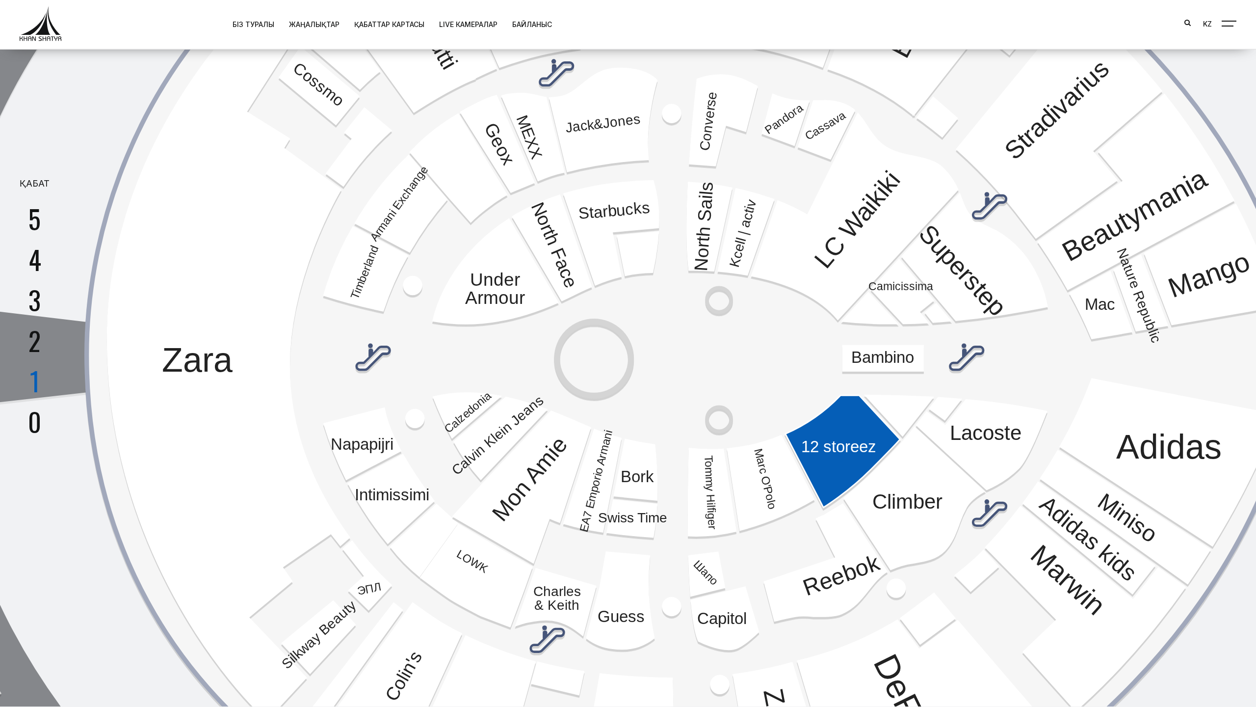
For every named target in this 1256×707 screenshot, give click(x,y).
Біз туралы (253, 24)
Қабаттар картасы (389, 24)
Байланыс (532, 24)
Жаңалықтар (314, 24)
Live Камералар (468, 24)
